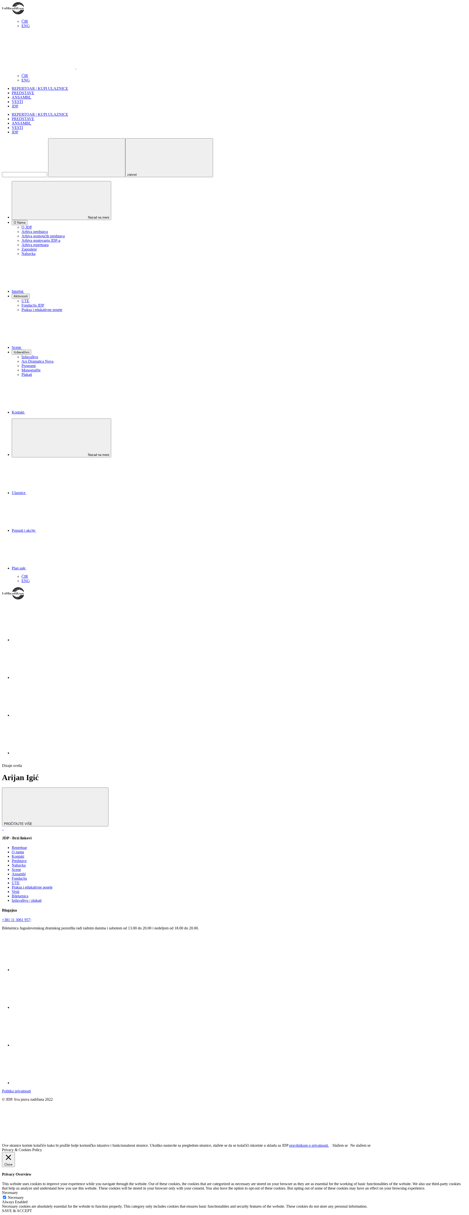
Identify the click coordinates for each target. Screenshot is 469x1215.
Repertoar (19, 847)
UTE (25, 301)
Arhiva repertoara (35, 245)
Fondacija (19, 878)
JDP (15, 106)
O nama (18, 852)
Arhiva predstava (34, 232)
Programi (28, 366)
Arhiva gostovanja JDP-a (40, 240)
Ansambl (19, 874)
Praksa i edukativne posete (41, 310)
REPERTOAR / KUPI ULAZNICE (40, 88)
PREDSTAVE (23, 93)
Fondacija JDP (32, 305)
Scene (16, 870)
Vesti (15, 892)
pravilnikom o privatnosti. (309, 1145)
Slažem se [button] (340, 1145)
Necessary (16, 1197)
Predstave (19, 861)
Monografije (31, 370)
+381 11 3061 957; (16, 920)
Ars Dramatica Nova (37, 361)
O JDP (26, 227)
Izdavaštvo (29, 357)
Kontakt (18, 856)
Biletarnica (20, 896)
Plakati (26, 374)
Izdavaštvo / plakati (27, 900)
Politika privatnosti (16, 1091)
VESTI (17, 102)
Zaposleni (29, 249)
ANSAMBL (21, 97)
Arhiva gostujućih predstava (43, 236)
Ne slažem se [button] (360, 1145)
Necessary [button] (10, 1193)
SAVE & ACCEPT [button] (17, 1211)
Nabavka (28, 254)
